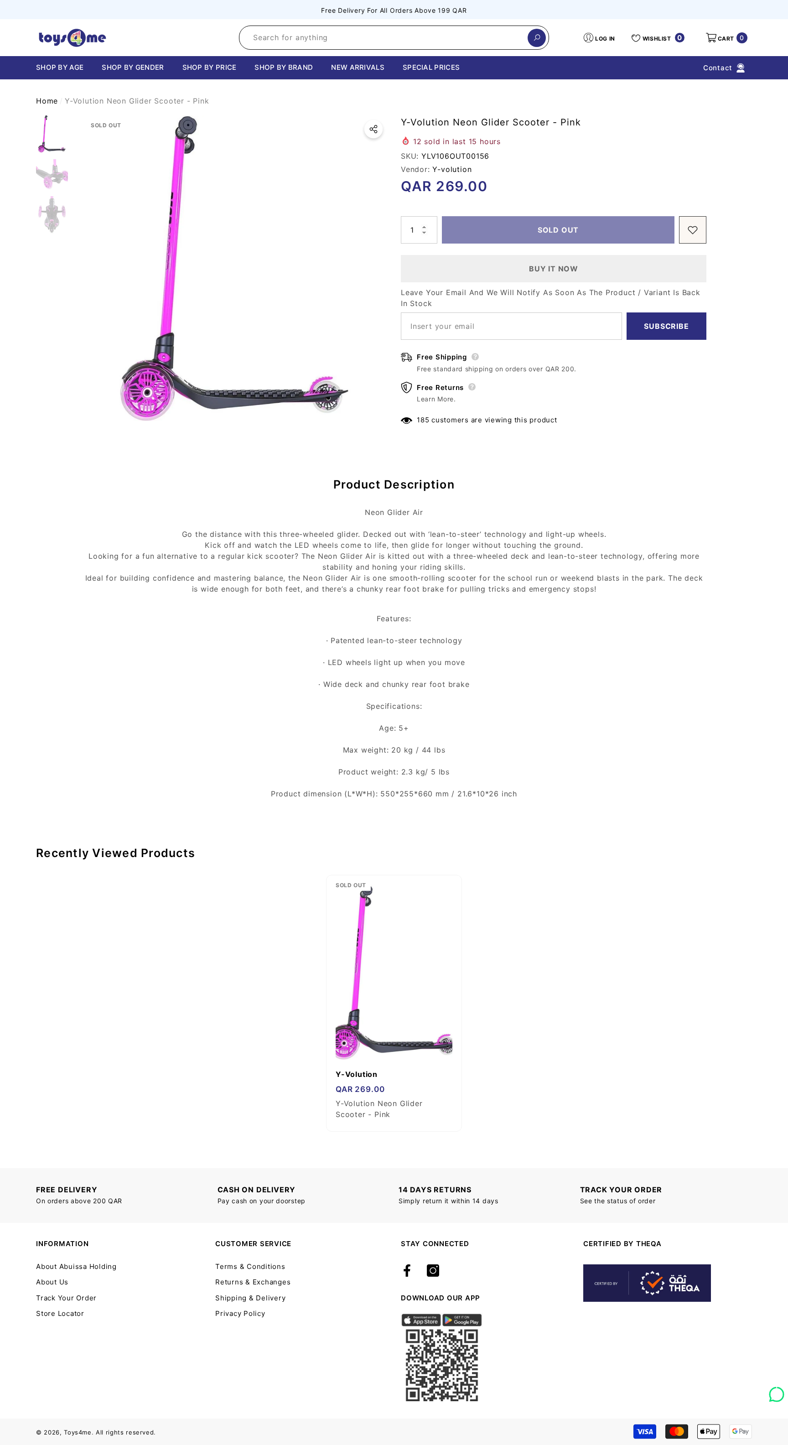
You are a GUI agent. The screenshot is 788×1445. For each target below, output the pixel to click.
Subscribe (666, 326)
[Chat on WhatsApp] (776, 1391)
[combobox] (383, 37)
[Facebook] (407, 1271)
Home (47, 100)
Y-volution (452, 169)
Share (373, 129)
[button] (726, 38)
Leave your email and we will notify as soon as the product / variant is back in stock (550, 298)
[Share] (373, 129)
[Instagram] (433, 1271)
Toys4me (78, 1432)
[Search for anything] (394, 38)
